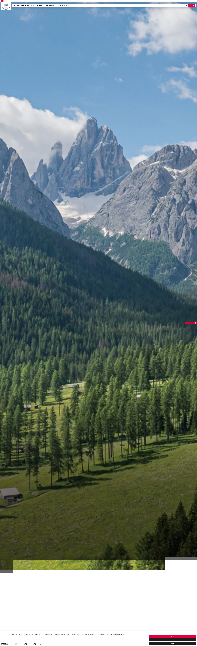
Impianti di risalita (25, 5)
